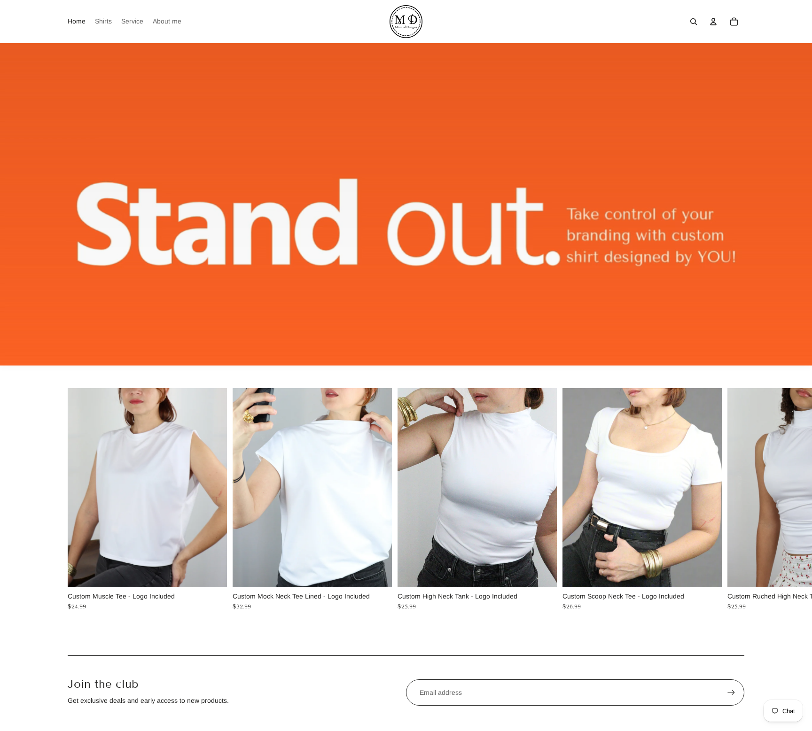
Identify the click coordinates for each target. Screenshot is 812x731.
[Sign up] (731, 692)
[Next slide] (735, 499)
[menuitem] (77, 21)
